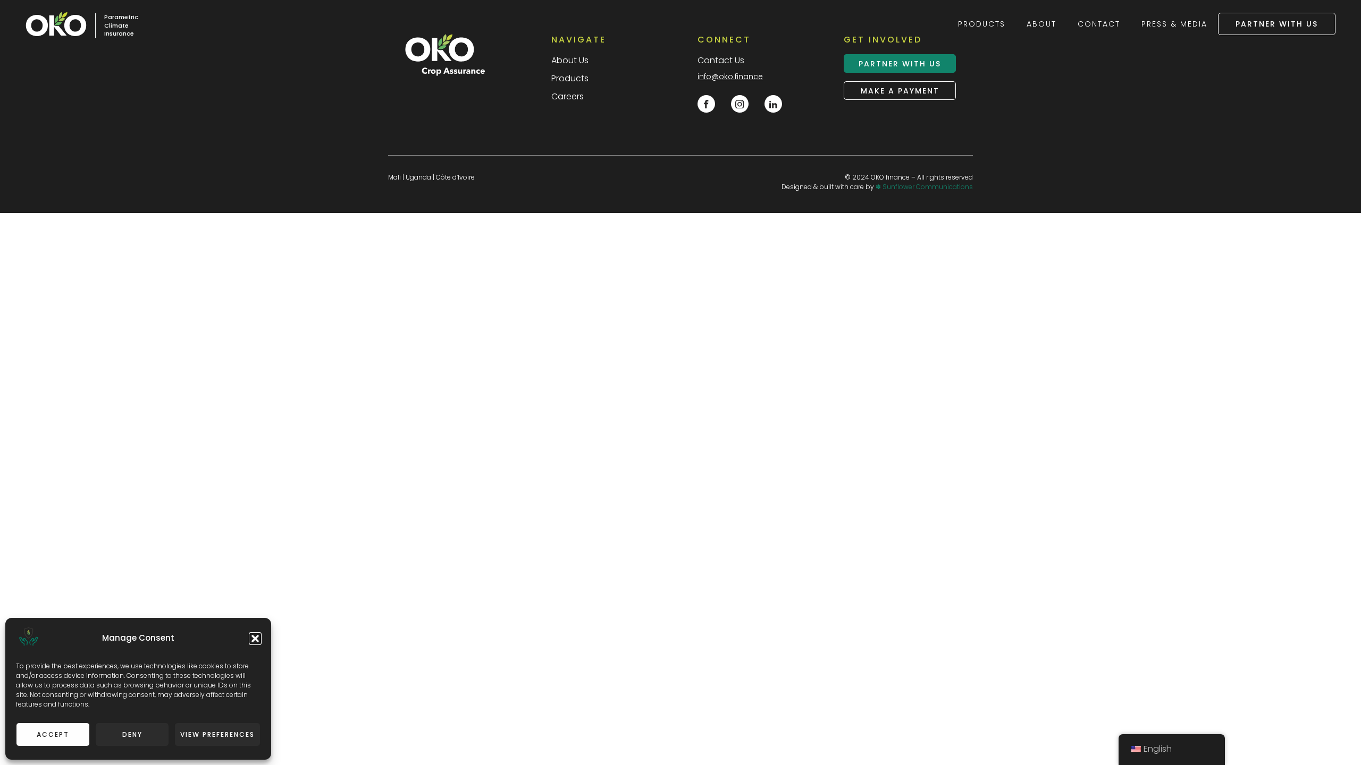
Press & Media (1174, 24)
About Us (570, 60)
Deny (132, 734)
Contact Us (721, 60)
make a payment (900, 91)
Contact (1099, 24)
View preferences (217, 734)
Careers (567, 96)
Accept (53, 734)
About (1041, 24)
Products (981, 24)
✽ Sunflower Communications (924, 186)
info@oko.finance (730, 76)
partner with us (1277, 24)
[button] (255, 638)
